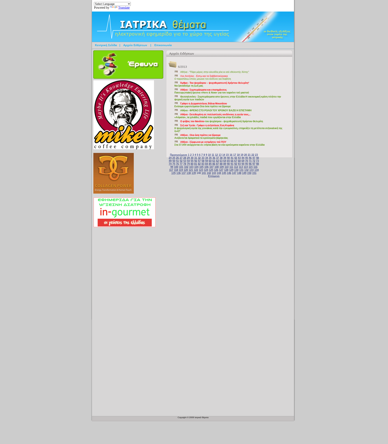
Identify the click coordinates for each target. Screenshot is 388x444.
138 (189, 173)
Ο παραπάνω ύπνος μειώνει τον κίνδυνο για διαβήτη (202, 77)
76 (177, 163)
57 (199, 160)
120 (186, 170)
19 (241, 154)
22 (252, 154)
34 (206, 157)
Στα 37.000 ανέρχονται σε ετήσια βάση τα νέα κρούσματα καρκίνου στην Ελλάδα (219, 143)
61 (213, 160)
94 (242, 163)
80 (192, 163)
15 (227, 154)
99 (171, 166)
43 (239, 157)
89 (224, 163)
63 (221, 160)
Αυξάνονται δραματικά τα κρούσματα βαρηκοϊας (201, 136)
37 (217, 157)
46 (250, 157)
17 (234, 154)
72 (253, 160)
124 (206, 170)
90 (228, 163)
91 (232, 163)
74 (170, 163)
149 (244, 173)
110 (227, 166)
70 (246, 160)
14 (223, 154)
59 (206, 160)
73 (257, 160)
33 (202, 157)
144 (219, 173)
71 (250, 160)
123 (201, 170)
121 (191, 170)
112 (236, 166)
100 (176, 166)
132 (246, 170)
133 (251, 170)
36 (213, 157)
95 (246, 163)
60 (210, 160)
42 (235, 157)
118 (176, 170)
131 (241, 170)
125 (211, 170)
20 (245, 154)
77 (181, 163)
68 (239, 160)
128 (226, 170)
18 (238, 154)
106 (206, 166)
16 (231, 154)
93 (239, 163)
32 (199, 157)
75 (173, 163)
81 (195, 163)
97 (253, 163)
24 (170, 157)
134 (256, 170)
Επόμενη (213, 176)
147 (234, 173)
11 (213, 154)
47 (253, 157)
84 (206, 163)
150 (249, 173)
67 (235, 160)
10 (209, 154)
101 (181, 166)
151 (254, 173)
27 (181, 157)
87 (217, 163)
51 (177, 160)
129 (231, 170)
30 (192, 157)
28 (184, 157)
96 (250, 163)
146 (229, 173)
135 (173, 173)
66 (232, 160)
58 (202, 160)
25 (173, 157)
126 (216, 170)
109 (221, 166)
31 (195, 157)
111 (231, 166)
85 (210, 163)
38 (221, 157)
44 (242, 157)
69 (242, 160)
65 (228, 160)
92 (235, 163)
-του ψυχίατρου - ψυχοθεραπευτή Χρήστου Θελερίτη (221, 121)
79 (188, 163)
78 (184, 163)
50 (173, 160)
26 (177, 157)
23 (256, 154)
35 (210, 157)
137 (183, 173)
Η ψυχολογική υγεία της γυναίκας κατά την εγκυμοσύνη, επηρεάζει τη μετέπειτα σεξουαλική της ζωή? (228, 128)
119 (181, 170)
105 (201, 166)
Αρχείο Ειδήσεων (135, 45)
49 (170, 160)
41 (232, 157)
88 (221, 163)
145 (224, 173)
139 (194, 173)
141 (204, 173)
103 (191, 166)
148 (239, 173)
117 (171, 170)
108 (216, 166)
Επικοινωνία (163, 45)
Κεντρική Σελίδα (106, 45)
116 (255, 166)
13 (220, 154)
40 (228, 157)
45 (246, 157)
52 (181, 160)
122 (196, 170)
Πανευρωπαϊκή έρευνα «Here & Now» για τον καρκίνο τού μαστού (211, 91)
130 (236, 170)
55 (192, 160)
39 (224, 157)
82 (199, 163)
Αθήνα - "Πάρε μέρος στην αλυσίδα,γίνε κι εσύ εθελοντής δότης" (214, 72)
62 (217, 160)
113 (241, 166)
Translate (124, 7)
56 (195, 160)
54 (188, 160)
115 (251, 166)
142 (209, 173)
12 (216, 154)
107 (211, 166)
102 (186, 166)
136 (178, 173)
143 (214, 173)
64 (224, 160)
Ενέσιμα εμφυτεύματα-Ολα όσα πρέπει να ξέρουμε (202, 105)
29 (188, 157)
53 (184, 160)
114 (246, 166)
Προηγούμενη (178, 154)
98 (257, 163)
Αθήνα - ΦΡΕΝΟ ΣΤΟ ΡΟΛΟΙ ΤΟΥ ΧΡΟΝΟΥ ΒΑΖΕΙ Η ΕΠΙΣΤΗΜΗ (216, 110)
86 (213, 163)
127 (221, 170)
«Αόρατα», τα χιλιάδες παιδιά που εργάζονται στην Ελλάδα (212, 116)
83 (202, 163)
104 (196, 166)
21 (249, 154)
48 (257, 157)
